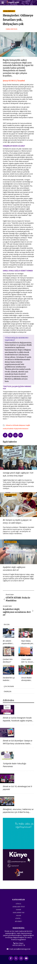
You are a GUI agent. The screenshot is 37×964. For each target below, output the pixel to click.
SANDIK (18, 909)
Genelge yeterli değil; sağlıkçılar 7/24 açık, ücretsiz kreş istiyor (18, 474)
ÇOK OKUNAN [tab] (9, 686)
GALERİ (18, 915)
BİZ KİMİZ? (18, 921)
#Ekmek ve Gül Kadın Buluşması (16, 425)
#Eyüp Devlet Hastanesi (21, 428)
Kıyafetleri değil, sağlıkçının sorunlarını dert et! (14, 568)
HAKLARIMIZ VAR (18, 912)
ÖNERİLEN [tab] (7, 691)
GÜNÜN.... (18, 918)
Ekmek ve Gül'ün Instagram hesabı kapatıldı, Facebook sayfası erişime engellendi (17, 720)
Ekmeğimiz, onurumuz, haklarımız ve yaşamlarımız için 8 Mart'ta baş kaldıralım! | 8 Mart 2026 (18, 812)
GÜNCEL (18, 904)
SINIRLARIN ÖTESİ (19, 907)
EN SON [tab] (6, 624)
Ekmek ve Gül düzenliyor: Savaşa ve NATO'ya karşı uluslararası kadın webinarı (17, 743)
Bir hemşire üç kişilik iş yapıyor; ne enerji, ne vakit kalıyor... (17, 521)
